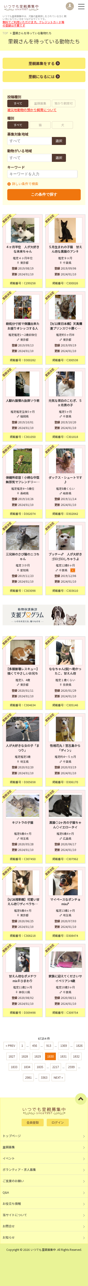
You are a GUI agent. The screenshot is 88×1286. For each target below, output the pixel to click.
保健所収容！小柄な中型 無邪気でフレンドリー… (23, 479)
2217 (55, 1067)
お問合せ (9, 1226)
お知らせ (9, 1237)
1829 (37, 1056)
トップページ (12, 1136)
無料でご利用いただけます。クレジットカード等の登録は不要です (33, 23)
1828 (24, 1056)
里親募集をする (41, 63)
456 (34, 1045)
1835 (40, 1067)
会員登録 (33, 1122)
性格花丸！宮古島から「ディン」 (65, 747)
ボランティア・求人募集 (19, 1169)
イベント (9, 1158)
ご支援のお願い (13, 1181)
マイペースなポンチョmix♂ (65, 901)
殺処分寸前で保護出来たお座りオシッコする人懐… (22, 328)
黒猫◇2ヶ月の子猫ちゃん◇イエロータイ (65, 824)
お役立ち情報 (12, 1203)
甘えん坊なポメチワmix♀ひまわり (22, 978)
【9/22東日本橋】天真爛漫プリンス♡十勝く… (65, 325)
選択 (59, 140)
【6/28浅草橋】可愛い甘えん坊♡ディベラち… (22, 901)
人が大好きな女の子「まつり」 (22, 747)
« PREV (10, 1045)
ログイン (58, 1122)
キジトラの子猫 (22, 822)
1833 (14, 1067)
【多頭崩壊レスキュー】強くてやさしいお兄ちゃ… (22, 673)
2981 (28, 1077)
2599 (71, 1067)
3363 (44, 1077)
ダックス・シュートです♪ (65, 479)
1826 (79, 1045)
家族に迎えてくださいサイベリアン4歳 (65, 978)
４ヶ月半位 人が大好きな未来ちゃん (22, 249)
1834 (27, 1067)
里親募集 (40, 103)
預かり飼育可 (63, 103)
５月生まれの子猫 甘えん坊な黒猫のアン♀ (65, 249)
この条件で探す (44, 194)
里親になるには (41, 76)
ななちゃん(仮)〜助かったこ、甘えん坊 (65, 671)
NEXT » (58, 1077)
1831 (63, 1056)
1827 (11, 1056)
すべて (18, 103)
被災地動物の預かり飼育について (32, 109)
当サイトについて (15, 1215)
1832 (76, 1056)
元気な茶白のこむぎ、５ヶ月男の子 (65, 402)
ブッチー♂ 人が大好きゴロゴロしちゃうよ (65, 556)
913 (48, 1045)
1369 (63, 1045)
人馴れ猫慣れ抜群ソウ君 (22, 400)
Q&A (6, 1192)
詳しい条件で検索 (25, 183)
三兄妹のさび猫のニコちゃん (22, 556)
